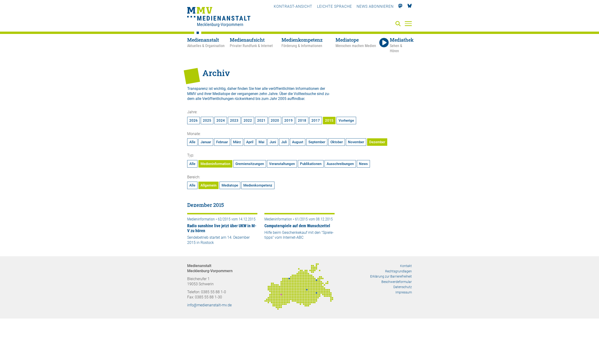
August (297, 142)
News (363, 164)
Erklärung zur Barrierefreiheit (391, 276)
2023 (234, 120)
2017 (315, 120)
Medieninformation (215, 164)
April (249, 142)
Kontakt (406, 266)
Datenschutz (402, 287)
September (316, 142)
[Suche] (398, 24)
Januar (206, 142)
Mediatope (230, 185)
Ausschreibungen (340, 164)
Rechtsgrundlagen (398, 271)
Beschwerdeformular (396, 282)
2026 (193, 120)
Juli (284, 142)
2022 (248, 120)
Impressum (403, 292)
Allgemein (208, 185)
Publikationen (310, 164)
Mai (261, 142)
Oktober (336, 142)
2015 (329, 120)
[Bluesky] (409, 6)
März (237, 142)
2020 (275, 120)
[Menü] (408, 23)
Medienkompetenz (257, 185)
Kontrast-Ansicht (293, 6)
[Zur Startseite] (218, 17)
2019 (288, 120)
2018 (302, 120)
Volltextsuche (305, 94)
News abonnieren (375, 6)
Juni (273, 142)
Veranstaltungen (282, 164)
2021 (261, 120)
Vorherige (346, 120)
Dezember (377, 142)
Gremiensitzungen (249, 164)
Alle (192, 142)
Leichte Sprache (334, 6)
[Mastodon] (400, 6)
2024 (220, 120)
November (356, 142)
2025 (207, 120)
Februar (222, 142)
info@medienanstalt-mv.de (209, 305)
